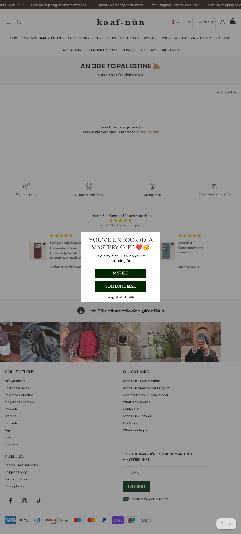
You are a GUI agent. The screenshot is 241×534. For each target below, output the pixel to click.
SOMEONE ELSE (120, 286)
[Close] (154, 237)
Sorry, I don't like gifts (120, 297)
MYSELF (120, 273)
